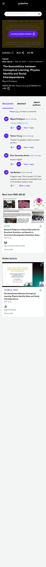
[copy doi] (10, 88)
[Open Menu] (3, 3)
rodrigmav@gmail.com (19, 123)
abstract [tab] (21, 103)
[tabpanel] (23, 149)
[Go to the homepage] (23, 3)
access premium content (21, 34)
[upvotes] (11, 127)
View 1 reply (29, 128)
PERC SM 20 (19, 194)
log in (18, 112)
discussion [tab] (8, 103)
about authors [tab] (37, 103)
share (18, 53)
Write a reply (24, 185)
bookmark (6, 53)
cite (28, 53)
